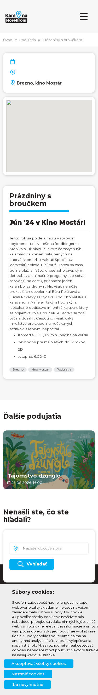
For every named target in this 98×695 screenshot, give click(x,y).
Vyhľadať (37, 564)
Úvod (7, 40)
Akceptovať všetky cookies (38, 663)
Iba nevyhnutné (27, 684)
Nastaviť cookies (27, 673)
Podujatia (27, 40)
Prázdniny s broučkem (62, 40)
